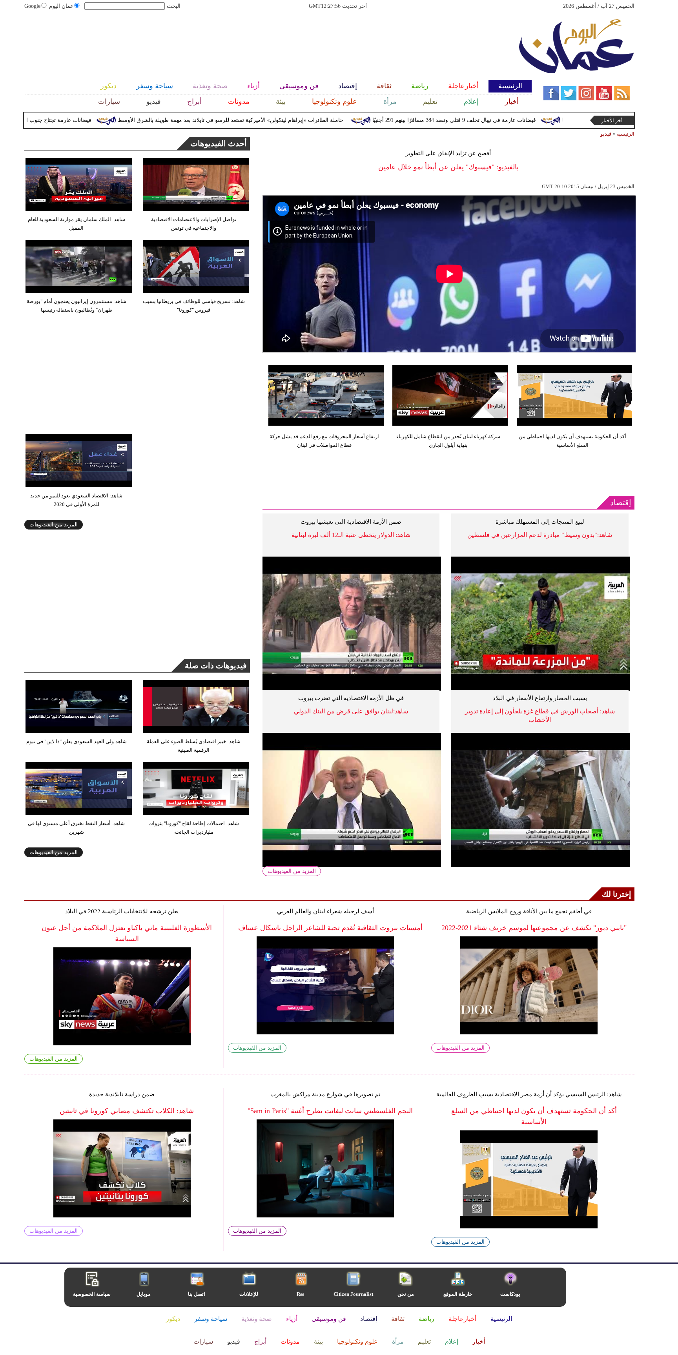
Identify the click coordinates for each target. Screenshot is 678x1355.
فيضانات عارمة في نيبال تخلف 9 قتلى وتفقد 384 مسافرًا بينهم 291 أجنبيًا (493, 120)
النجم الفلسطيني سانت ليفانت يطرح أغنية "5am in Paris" (330, 1111)
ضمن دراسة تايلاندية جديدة (122, 1094)
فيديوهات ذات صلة (216, 665)
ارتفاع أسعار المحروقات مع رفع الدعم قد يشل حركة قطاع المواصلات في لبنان (324, 441)
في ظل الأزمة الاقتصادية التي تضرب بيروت (351, 698)
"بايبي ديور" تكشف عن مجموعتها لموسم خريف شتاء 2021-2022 (534, 928)
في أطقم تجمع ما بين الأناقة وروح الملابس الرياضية (529, 911)
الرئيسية (625, 134)
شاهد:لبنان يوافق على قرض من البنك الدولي (351, 711)
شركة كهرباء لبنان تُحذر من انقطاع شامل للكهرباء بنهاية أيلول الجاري (448, 441)
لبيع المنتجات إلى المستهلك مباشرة (540, 522)
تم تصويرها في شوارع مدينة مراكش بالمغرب (325, 1094)
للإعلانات (248, 1294)
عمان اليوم (61, 6)
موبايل (144, 1294)
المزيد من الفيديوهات (292, 871)
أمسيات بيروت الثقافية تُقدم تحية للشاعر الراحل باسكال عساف (330, 928)
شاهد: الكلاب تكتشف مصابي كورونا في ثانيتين (127, 1111)
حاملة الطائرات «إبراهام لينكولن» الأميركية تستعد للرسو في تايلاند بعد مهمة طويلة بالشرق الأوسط (270, 120)
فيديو (605, 134)
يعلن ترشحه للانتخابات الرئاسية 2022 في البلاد (122, 911)
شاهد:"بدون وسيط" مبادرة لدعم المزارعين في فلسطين (539, 534)
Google (32, 6)
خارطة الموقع (457, 1294)
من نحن (405, 1294)
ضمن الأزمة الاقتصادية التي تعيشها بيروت (351, 522)
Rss (301, 1294)
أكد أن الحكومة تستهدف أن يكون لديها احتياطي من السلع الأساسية (572, 441)
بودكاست (510, 1294)
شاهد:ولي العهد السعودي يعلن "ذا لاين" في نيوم (76, 741)
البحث (173, 6)
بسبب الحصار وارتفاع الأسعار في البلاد (540, 698)
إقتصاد (620, 502)
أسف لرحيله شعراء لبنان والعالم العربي (325, 911)
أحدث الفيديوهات (218, 143)
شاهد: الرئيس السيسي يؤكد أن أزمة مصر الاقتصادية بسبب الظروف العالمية (529, 1094)
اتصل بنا (196, 1294)
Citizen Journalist (353, 1294)
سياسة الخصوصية (92, 1294)
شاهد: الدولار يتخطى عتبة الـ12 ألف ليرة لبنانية (351, 534)
